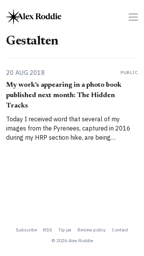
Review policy (92, 230)
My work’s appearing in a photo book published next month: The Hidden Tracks (63, 95)
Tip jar (64, 230)
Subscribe (26, 230)
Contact (120, 230)
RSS (47, 230)
